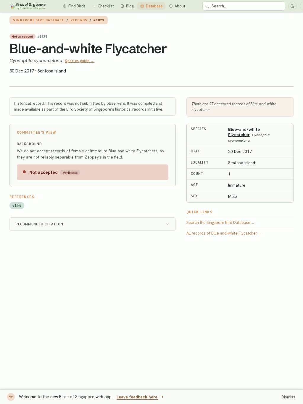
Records (78, 20)
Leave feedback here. (137, 397)
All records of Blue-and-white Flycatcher (223, 233)
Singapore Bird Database (38, 20)
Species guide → (79, 61)
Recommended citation (39, 224)
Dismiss (288, 397)
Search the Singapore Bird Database (220, 222)
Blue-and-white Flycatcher (88, 48)
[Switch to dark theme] (292, 6)
